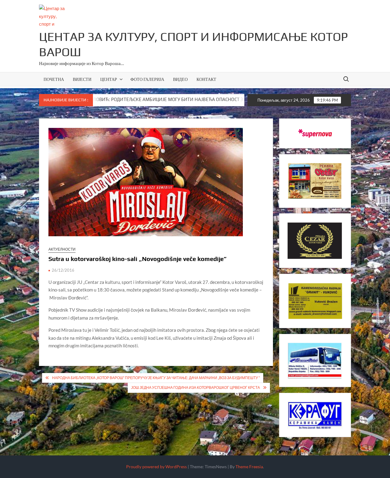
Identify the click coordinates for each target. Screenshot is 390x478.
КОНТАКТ (206, 79)
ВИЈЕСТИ (82, 79)
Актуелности (62, 249)
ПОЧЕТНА (54, 79)
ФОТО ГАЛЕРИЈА (147, 79)
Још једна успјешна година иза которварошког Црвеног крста (195, 387)
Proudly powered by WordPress (156, 466)
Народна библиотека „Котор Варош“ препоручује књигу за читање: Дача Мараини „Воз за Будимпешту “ (156, 377)
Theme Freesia (249, 466)
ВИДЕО (180, 79)
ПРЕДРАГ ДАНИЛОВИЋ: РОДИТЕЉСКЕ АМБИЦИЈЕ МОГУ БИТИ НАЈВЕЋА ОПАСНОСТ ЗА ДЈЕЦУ (139, 99)
